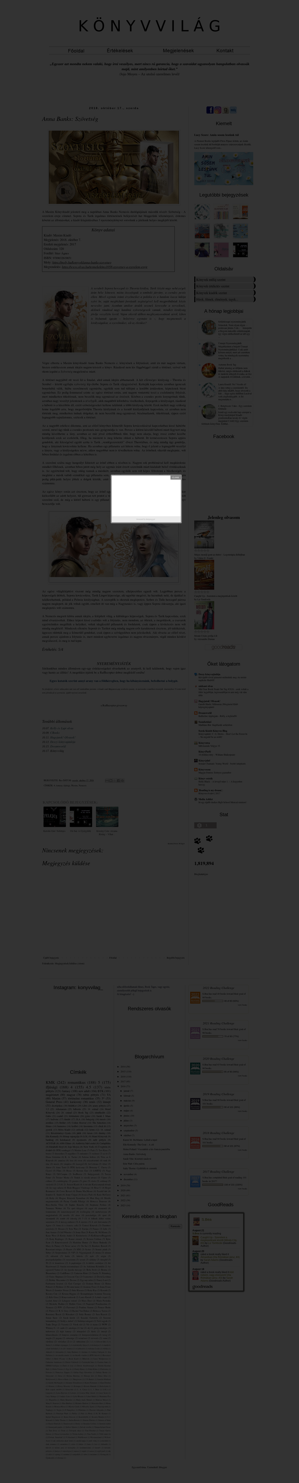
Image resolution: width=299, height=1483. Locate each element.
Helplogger (150, 519)
